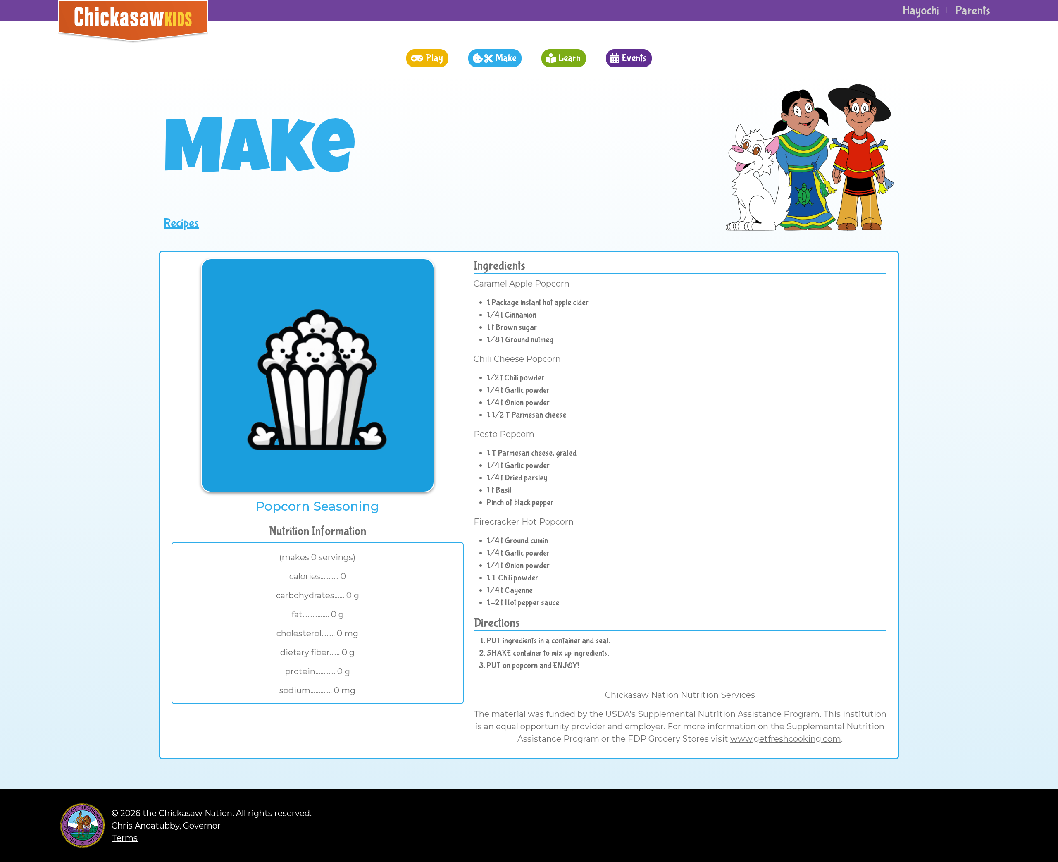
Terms (125, 838)
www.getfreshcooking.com (785, 739)
